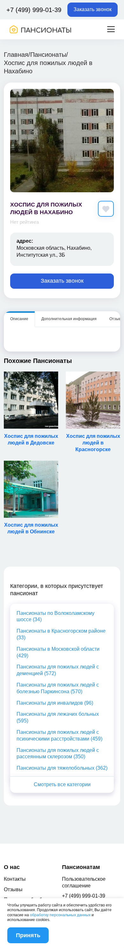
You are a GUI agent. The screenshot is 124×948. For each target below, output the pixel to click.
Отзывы (13, 889)
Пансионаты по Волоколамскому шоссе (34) (55, 616)
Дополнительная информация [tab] (69, 319)
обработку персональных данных (60, 915)
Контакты (15, 879)
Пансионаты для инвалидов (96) (55, 703)
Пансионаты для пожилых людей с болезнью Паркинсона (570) (58, 688)
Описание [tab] (19, 319)
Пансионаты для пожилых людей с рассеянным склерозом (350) (58, 753)
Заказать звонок (92, 9)
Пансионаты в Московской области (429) (58, 652)
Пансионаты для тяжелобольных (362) (62, 768)
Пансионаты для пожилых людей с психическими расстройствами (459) (59, 735)
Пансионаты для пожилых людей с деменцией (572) (58, 670)
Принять (28, 935)
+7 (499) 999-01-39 (33, 9)
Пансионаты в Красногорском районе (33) (61, 634)
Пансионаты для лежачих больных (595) (58, 717)
